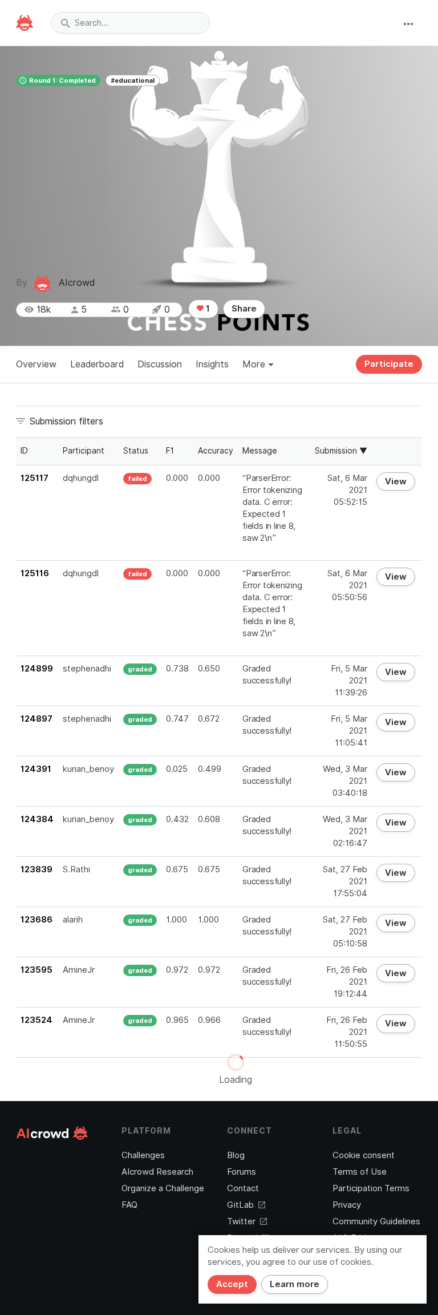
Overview (36, 364)
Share (244, 309)
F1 (170, 450)
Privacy (346, 1205)
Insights (212, 364)
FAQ (129, 1205)
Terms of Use (359, 1172)
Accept (232, 1284)
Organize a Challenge (162, 1188)
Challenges (143, 1155)
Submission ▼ (341, 450)
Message (259, 450)
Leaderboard (97, 364)
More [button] (255, 364)
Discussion (159, 364)
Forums (241, 1172)
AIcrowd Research (157, 1172)
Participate (388, 364)
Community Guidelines (376, 1221)
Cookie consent (363, 1155)
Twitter (241, 1221)
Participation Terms (370, 1188)
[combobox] (130, 23)
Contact (243, 1188)
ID (24, 450)
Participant (83, 450)
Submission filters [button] (66, 421)
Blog (236, 1155)
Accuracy (215, 450)
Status (135, 450)
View (396, 481)
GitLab (240, 1205)
